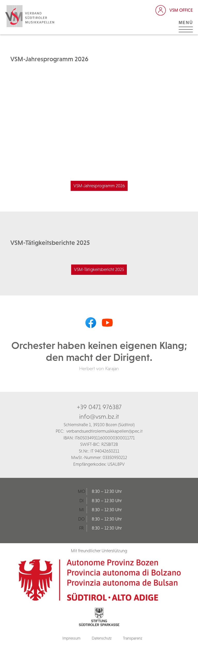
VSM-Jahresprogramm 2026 (99, 185)
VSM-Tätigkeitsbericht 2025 (99, 269)
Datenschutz (102, 638)
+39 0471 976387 (99, 406)
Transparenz (132, 638)
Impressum (71, 638)
